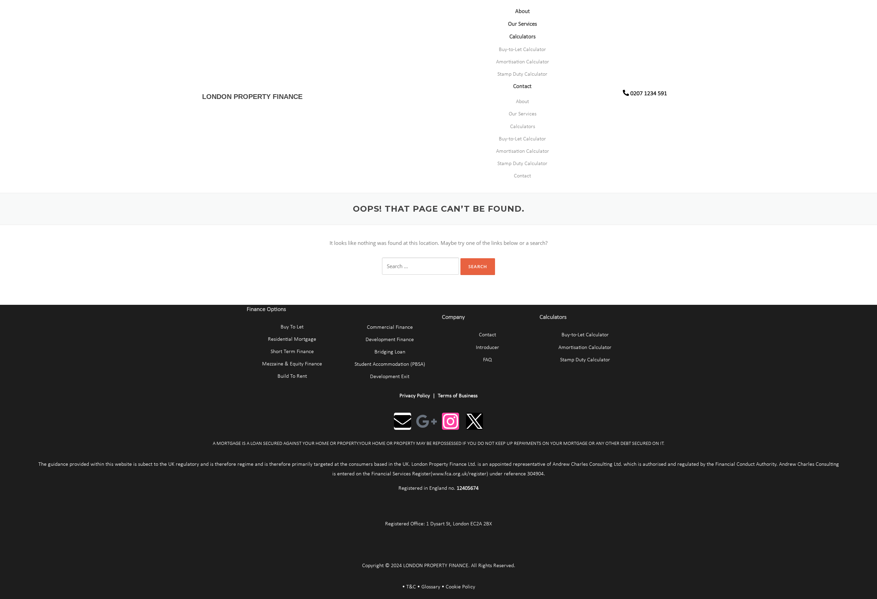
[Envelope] (402, 421)
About (522, 11)
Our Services (522, 24)
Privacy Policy (414, 396)
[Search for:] (420, 266)
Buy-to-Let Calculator (522, 49)
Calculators (522, 37)
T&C (411, 587)
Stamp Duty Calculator (522, 74)
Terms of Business (458, 396)
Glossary (430, 587)
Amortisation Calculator (522, 62)
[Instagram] (450, 421)
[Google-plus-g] (426, 421)
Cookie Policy (460, 587)
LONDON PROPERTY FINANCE (252, 96)
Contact (522, 86)
